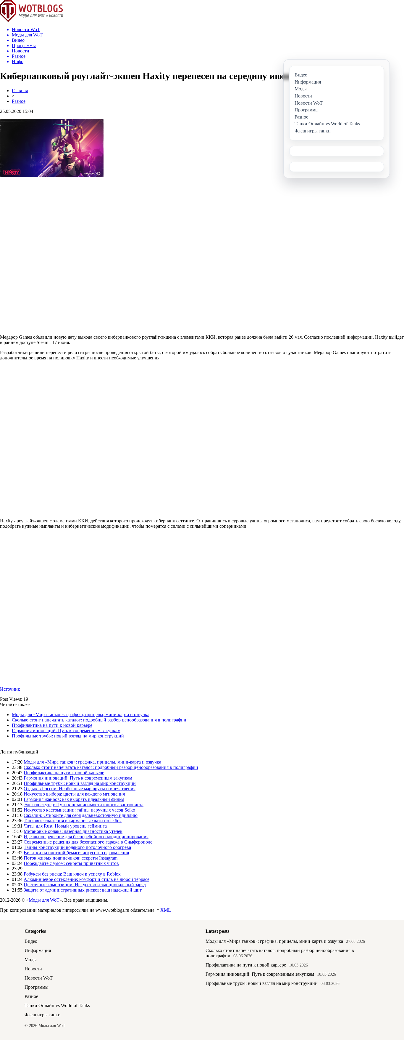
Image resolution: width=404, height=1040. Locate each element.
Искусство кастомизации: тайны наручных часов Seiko (79, 809)
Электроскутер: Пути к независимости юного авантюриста (83, 804)
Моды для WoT (44, 900)
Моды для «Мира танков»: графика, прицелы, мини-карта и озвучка (80, 714)
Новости (33, 968)
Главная (20, 90)
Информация (38, 950)
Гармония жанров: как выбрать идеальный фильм (74, 799)
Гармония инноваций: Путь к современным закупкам (66, 730)
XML (165, 910)
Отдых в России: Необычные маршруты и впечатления (79, 788)
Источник (10, 689)
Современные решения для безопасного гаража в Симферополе (88, 841)
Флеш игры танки (43, 1014)
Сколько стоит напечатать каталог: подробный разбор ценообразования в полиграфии (99, 719)
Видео (31, 941)
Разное (18, 101)
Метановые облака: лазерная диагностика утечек (73, 831)
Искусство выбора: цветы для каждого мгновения (74, 793)
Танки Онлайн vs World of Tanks (57, 1005)
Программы (37, 987)
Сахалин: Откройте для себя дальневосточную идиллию (81, 815)
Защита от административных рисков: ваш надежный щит (83, 889)
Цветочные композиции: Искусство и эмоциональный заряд (85, 884)
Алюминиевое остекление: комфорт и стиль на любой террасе (86, 879)
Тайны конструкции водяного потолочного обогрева (77, 847)
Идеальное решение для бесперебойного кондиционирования (86, 836)
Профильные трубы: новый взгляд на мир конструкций (68, 735)
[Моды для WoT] (31, 20)
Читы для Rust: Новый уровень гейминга (65, 825)
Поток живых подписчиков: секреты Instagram (70, 857)
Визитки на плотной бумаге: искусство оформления (76, 852)
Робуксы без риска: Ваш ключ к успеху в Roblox (72, 873)
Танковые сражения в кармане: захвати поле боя (73, 820)
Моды (31, 959)
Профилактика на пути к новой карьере (52, 725)
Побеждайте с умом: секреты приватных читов (71, 863)
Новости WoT (39, 977)
